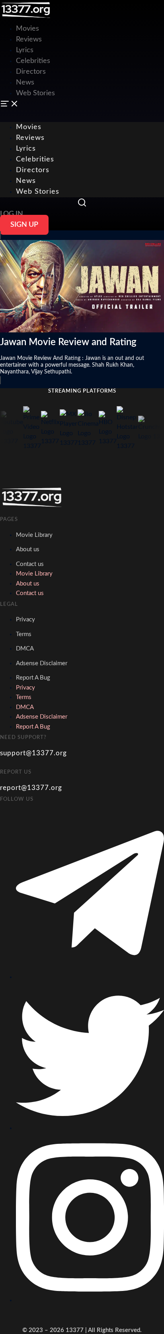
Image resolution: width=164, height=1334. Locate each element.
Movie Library (34, 535)
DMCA (25, 649)
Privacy (25, 620)
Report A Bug (33, 678)
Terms (23, 634)
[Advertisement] (82, 56)
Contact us (30, 564)
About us (27, 549)
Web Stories (37, 191)
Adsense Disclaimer (41, 663)
